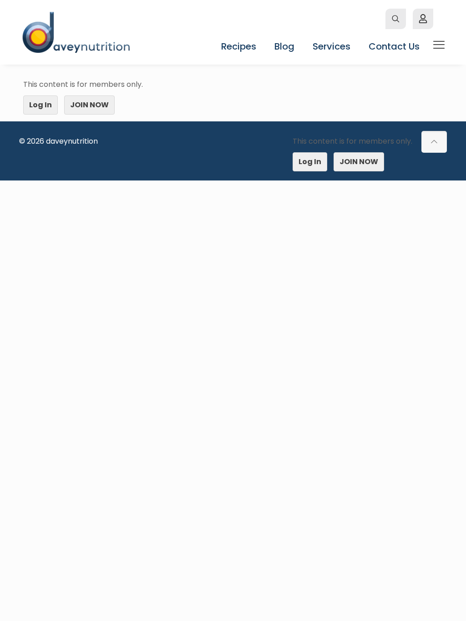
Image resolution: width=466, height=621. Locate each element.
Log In (40, 105)
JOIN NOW (89, 105)
